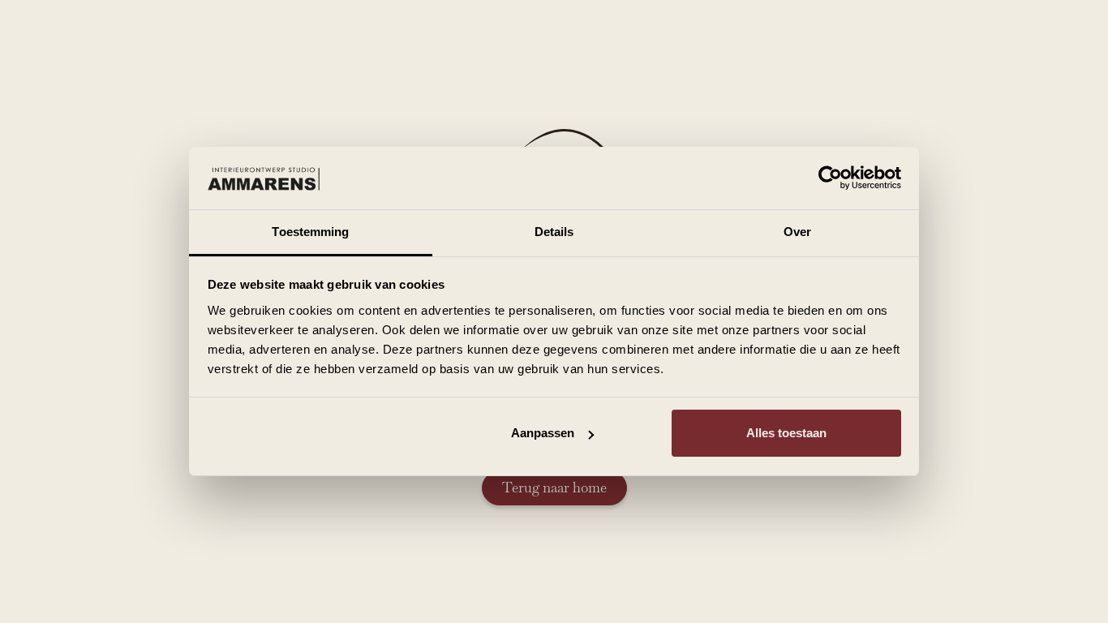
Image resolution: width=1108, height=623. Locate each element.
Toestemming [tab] (310, 231)
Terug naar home (554, 487)
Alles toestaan (786, 433)
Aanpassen (542, 433)
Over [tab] (797, 231)
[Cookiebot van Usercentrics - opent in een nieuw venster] (830, 178)
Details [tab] (554, 231)
